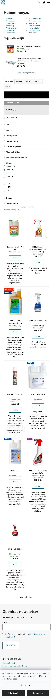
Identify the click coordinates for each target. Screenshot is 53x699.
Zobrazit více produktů (25, 73)
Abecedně (7, 86)
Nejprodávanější (37, 81)
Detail (15, 258)
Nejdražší (27, 81)
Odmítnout (13, 693)
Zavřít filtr (26, 95)
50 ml (10, 183)
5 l (9, 180)
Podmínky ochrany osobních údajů (14, 666)
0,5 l (15, 110)
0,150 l (11, 166)
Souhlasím (38, 693)
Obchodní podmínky (9, 663)
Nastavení (25, 685)
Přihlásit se (11, 645)
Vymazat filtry (25, 207)
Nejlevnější (19, 81)
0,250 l (11, 187)
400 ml (11, 190)
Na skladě (12, 117)
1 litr (10, 176)
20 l (9, 173)
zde (15, 679)
